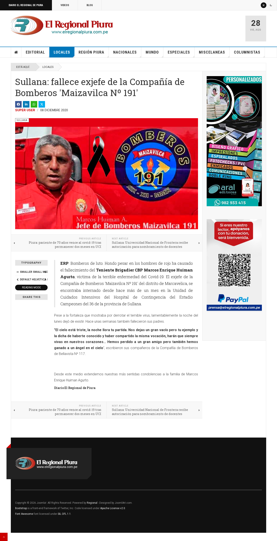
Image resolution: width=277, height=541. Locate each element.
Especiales (179, 52)
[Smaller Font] (17, 272)
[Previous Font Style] (17, 279)
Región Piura (91, 52)
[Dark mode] (271, 5)
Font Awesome (24, 513)
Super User (25, 110)
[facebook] (18, 104)
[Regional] (62, 26)
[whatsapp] (34, 104)
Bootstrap (21, 508)
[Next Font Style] (45, 279)
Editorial (35, 52)
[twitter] (42, 104)
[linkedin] (26, 104)
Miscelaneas (212, 52)
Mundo (152, 52)
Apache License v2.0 (112, 508)
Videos (65, 5)
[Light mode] (263, 5)
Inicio (16, 52)
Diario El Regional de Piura (26, 5)
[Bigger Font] (45, 272)
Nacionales (125, 52)
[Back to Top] (4, 537)
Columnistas (247, 52)
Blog (90, 5)
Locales (62, 52)
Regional (92, 502)
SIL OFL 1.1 (64, 513)
